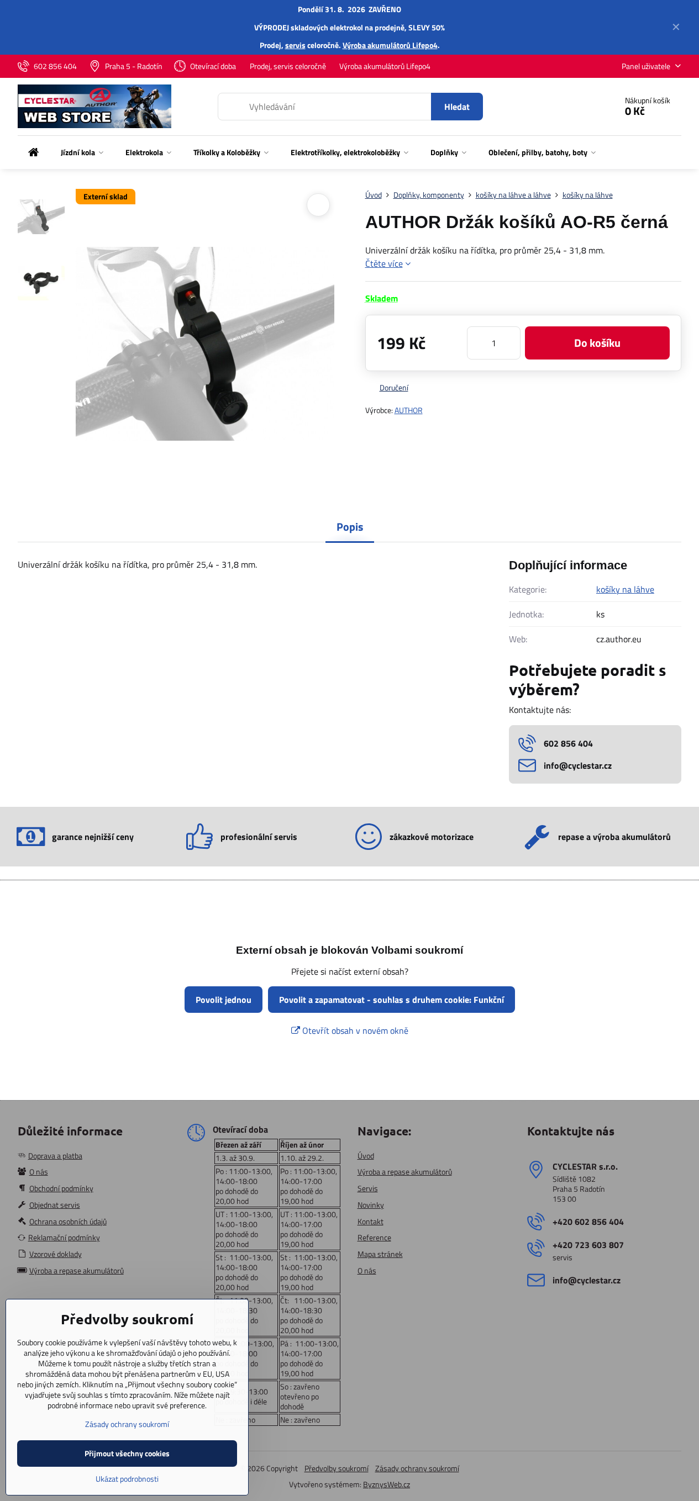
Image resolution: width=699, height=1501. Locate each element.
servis (295, 45)
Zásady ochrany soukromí (417, 1468)
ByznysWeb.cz (386, 1484)
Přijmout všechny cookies (127, 1453)
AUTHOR (409, 410)
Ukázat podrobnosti (127, 1478)
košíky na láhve (625, 589)
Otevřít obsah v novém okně (354, 1030)
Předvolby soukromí (336, 1468)
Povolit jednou (223, 999)
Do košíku (597, 342)
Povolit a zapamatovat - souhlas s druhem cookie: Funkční (391, 999)
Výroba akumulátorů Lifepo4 (390, 45)
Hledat (457, 106)
